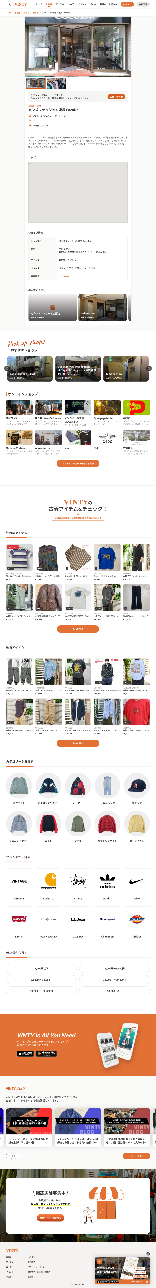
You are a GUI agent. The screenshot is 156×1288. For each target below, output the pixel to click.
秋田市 (35, 12)
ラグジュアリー (47, 115)
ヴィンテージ (60, 115)
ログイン (127, 4)
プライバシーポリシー (37, 1267)
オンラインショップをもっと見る (78, 463)
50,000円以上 (114, 991)
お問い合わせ (116, 96)
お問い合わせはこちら (50, 1217)
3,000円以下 (41, 968)
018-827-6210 (66, 276)
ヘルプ (31, 1257)
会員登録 (143, 4)
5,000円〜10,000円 (41, 979)
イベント (82, 4)
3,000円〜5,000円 (115, 968)
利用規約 (31, 1262)
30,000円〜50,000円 (41, 991)
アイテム (60, 4)
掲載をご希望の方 (108, 4)
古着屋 (49, 4)
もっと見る (78, 629)
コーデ (71, 4)
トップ (38, 4)
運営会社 (31, 1277)
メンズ (36, 115)
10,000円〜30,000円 (114, 979)
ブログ (93, 4)
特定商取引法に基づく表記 (39, 1272)
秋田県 (26, 12)
